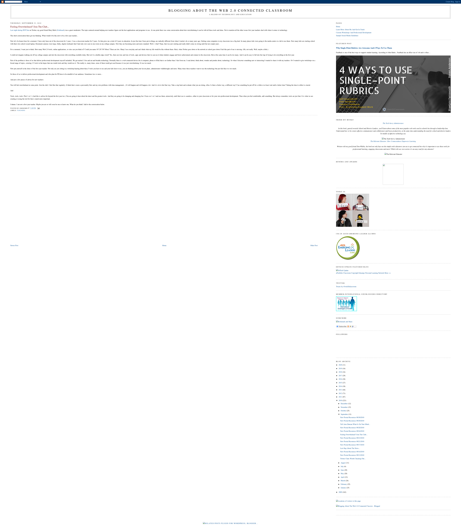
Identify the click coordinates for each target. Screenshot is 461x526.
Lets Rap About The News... (350, 448)
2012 (341, 393)
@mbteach (60, 30)
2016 (341, 379)
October (344, 410)
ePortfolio (339, 273)
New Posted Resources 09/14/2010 (352, 451)
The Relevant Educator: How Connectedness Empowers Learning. (393, 141)
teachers (21, 110)
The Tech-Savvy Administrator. (393, 123)
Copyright (354, 273)
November (344, 407)
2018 (341, 372)
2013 (341, 390)
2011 (341, 397)
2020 (341, 365)
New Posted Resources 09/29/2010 (352, 421)
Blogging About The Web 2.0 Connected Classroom (230, 10)
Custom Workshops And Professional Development (353, 32)
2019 (341, 368)
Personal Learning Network (374, 273)
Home (164, 245)
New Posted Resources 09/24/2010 (352, 431)
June (342, 470)
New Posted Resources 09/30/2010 (352, 417)
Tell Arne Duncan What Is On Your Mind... (355, 424)
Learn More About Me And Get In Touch (350, 29)
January (343, 487)
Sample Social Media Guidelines (347, 35)
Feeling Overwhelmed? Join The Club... (29, 26)
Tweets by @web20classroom (346, 286)
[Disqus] (164, 148)
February (344, 484)
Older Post (314, 245)
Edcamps (362, 273)
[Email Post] (38, 108)
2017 (341, 375)
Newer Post (14, 245)
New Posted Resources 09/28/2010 (352, 427)
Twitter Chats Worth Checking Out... (353, 458)
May (342, 473)
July (342, 466)
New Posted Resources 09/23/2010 (352, 438)
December (344, 403)
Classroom (347, 273)
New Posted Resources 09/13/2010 (352, 455)
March (343, 480)
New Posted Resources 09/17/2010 (352, 445)
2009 (341, 492)
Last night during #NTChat (19, 30)
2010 (341, 400)
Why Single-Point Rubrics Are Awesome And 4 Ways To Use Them (364, 47)
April (343, 477)
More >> (388, 273)
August (343, 463)
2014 (341, 386)
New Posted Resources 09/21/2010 (352, 441)
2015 (341, 382)
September (344, 414)
